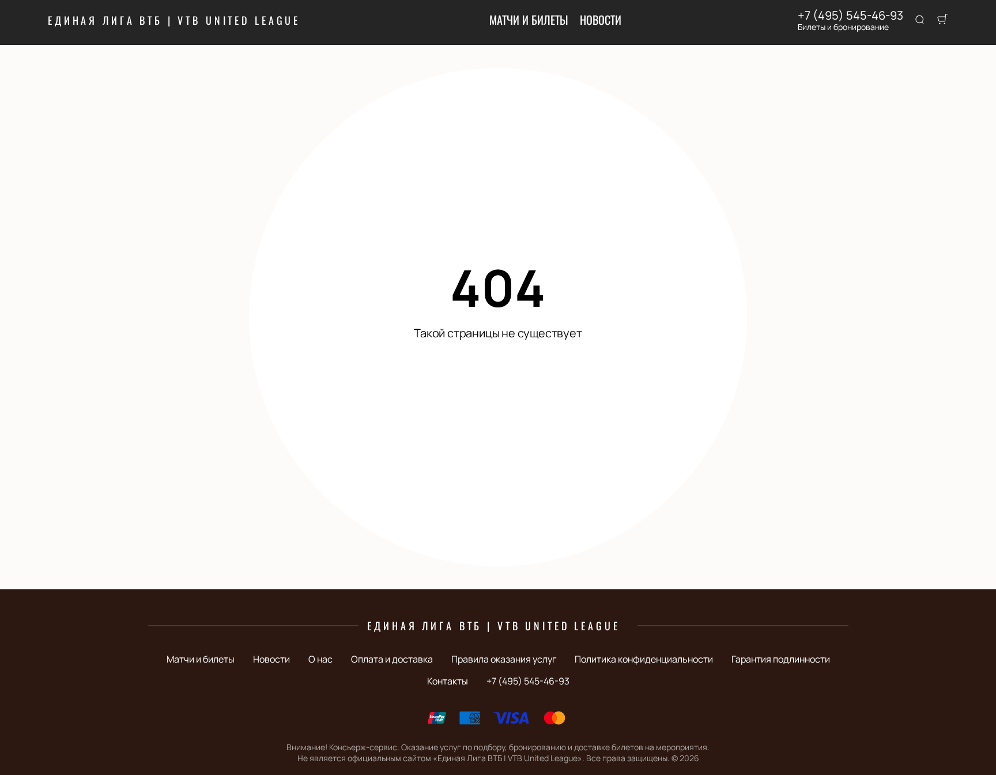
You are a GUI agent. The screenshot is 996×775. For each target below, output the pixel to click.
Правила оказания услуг (503, 659)
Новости (600, 20)
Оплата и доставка (392, 659)
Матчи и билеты (528, 20)
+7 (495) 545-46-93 (850, 15)
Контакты (447, 681)
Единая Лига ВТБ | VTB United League (174, 20)
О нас (320, 659)
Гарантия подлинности (780, 659)
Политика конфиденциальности (644, 659)
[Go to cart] (942, 20)
